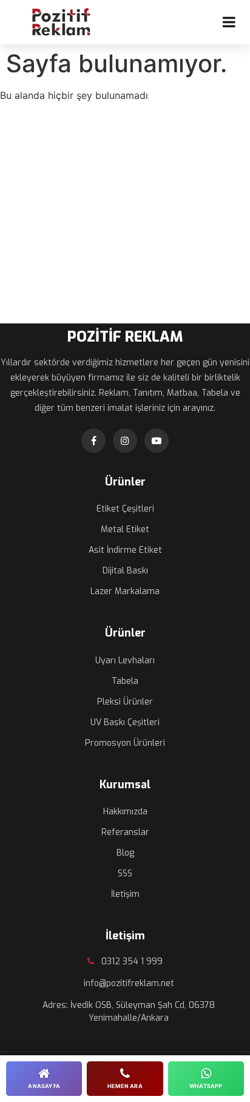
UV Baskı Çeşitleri (125, 722)
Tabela (125, 681)
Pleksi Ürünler (125, 702)
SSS (125, 873)
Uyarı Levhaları (125, 660)
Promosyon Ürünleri (125, 743)
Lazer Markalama (125, 591)
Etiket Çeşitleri (125, 509)
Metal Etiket (125, 529)
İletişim (125, 894)
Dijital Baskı (125, 570)
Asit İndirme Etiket (125, 550)
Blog (125, 853)
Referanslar (125, 832)
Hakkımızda (125, 811)
